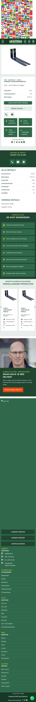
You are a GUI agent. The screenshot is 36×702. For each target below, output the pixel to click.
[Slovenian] (22, 15)
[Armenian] (14, 1)
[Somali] (25, 15)
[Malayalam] (19, 11)
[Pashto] (11, 13)
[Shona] (11, 15)
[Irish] (31, 7)
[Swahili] (2, 17)
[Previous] (1, 310)
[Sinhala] (16, 15)
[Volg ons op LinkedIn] (26, 700)
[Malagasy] (14, 11)
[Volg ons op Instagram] (24, 700)
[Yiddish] (8, 19)
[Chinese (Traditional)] (14, 3)
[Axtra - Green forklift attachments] (15, 41)
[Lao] (28, 9)
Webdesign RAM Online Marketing (18, 696)
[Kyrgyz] (25, 9)
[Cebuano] (5, 3)
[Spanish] (28, 15)
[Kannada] (11, 9)
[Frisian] (16, 5)
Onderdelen (11, 80)
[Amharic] (8, 1)
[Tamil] (11, 17)
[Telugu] (14, 17)
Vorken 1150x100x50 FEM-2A (7, 309)
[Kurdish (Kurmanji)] (22, 9)
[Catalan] (2, 3)
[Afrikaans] (2, 1)
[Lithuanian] (5, 11)
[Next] (35, 310)
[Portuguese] (19, 13)
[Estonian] (5, 5)
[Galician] (19, 5)
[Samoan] (31, 13)
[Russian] (28, 13)
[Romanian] (25, 13)
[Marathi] (28, 11)
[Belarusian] (22, 1)
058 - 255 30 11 (9, 557)
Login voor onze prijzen (18, 103)
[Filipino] (8, 5)
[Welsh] (2, 19)
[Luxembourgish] (8, 11)
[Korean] (19, 9)
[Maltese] (22, 11)
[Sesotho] (8, 15)
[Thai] (16, 17)
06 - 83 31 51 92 (10, 560)
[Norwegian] (8, 13)
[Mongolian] (31, 11)
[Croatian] (19, 3)
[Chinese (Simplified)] (11, 3)
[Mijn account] (29, 42)
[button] (2, 42)
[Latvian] (2, 11)
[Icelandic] (22, 7)
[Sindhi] (14, 15)
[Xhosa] (5, 19)
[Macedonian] (11, 11)
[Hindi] (14, 7)
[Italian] (2, 9)
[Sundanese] (31, 15)
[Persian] (14, 13)
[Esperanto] (2, 5)
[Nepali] (5, 13)
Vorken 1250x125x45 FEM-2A (25, 309)
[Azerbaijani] (16, 1)
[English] (31, 3)
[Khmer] (16, 9)
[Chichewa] (8, 3)
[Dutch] (28, 3)
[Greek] (28, 5)
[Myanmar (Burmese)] (2, 13)
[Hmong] (16, 7)
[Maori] (25, 11)
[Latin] (31, 9)
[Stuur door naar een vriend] (19, 142)
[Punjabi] (22, 13)
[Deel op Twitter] (17, 142)
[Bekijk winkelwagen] (33, 42)
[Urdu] (25, 17)
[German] (25, 5)
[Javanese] (8, 9)
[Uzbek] (28, 17)
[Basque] (19, 1)
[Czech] (22, 3)
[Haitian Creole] (2, 7)
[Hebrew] (11, 7)
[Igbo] (25, 7)
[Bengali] (25, 1)
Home (5, 80)
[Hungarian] (19, 7)
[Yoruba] (11, 19)
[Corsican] (16, 3)
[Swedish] (5, 17)
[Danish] (25, 3)
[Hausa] (5, 7)
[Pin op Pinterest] (21, 142)
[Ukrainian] (22, 17)
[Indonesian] (28, 7)
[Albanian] (5, 1)
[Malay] (16, 11)
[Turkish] (19, 17)
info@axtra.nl (9, 553)
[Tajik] (8, 17)
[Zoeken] (25, 42)
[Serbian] (5, 15)
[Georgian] (22, 5)
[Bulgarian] (31, 1)
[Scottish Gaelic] (2, 15)
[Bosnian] (28, 1)
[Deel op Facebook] (14, 142)
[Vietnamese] (31, 17)
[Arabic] (11, 1)
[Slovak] (19, 15)
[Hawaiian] (8, 7)
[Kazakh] (14, 9)
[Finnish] (11, 5)
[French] (14, 5)
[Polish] (16, 13)
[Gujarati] (31, 5)
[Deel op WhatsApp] (12, 142)
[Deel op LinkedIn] (24, 142)
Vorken (19, 80)
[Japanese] (5, 9)
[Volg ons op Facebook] (22, 700)
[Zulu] (14, 19)
